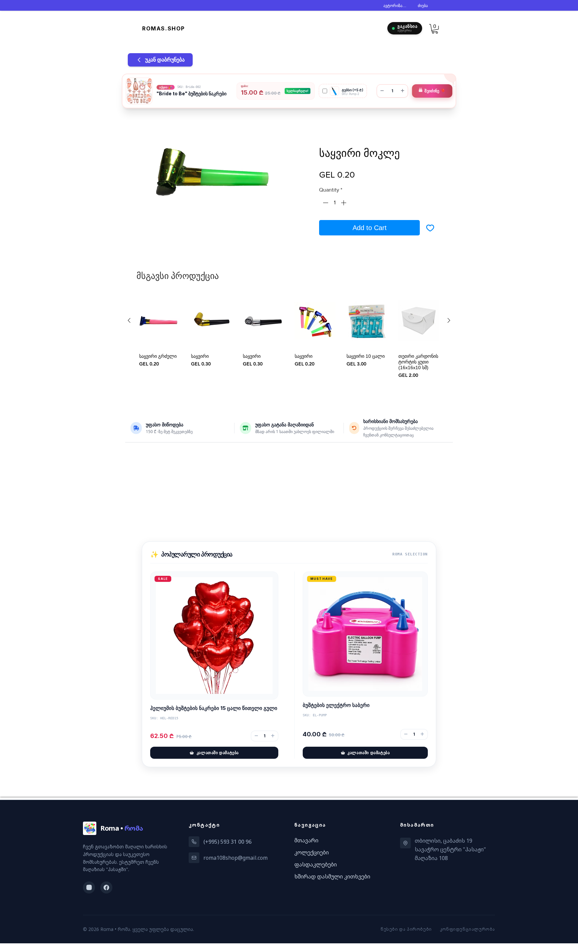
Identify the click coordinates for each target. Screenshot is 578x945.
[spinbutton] (334, 204)
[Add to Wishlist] (430, 229)
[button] (435, 29)
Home (147, 124)
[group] (289, 346)
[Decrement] (324, 204)
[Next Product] (449, 322)
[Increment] (344, 204)
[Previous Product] (129, 322)
